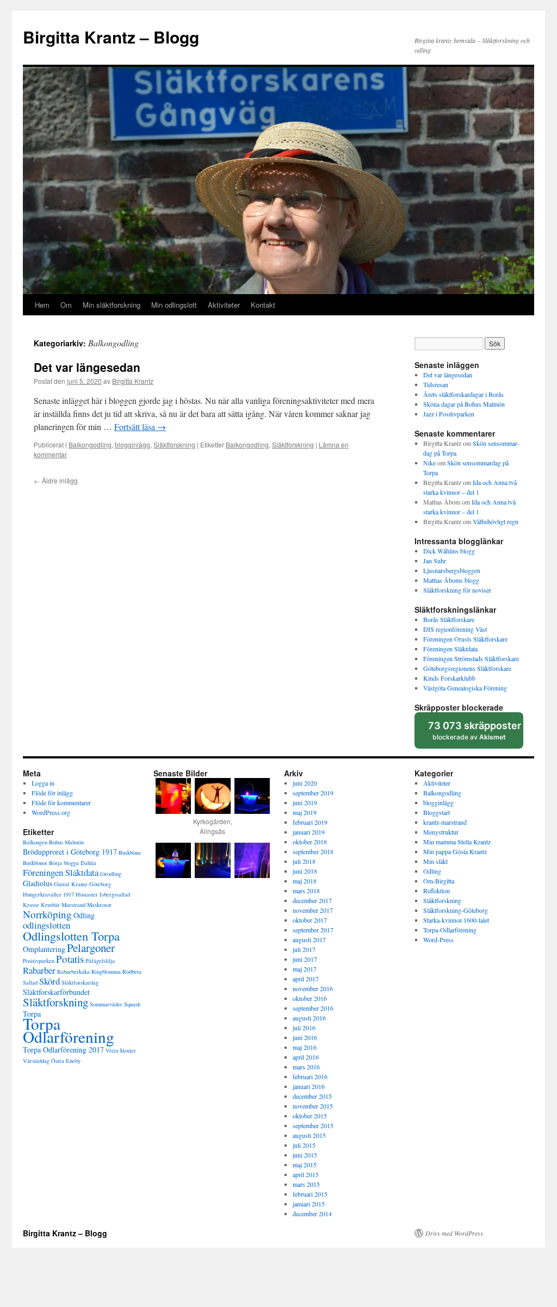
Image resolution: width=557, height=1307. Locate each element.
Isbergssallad (115, 894)
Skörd (49, 981)
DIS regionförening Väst (455, 629)
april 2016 (306, 1057)
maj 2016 (305, 1047)
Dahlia (88, 863)
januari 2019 (309, 831)
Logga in (43, 783)
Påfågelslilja (100, 960)
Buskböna (130, 852)
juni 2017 (305, 959)
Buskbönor (35, 863)
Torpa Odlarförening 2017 (63, 1049)
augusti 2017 (309, 939)
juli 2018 (304, 861)
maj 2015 (305, 1164)
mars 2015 (306, 1184)
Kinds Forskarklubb (449, 678)
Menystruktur (441, 831)
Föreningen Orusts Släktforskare (465, 638)
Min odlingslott (174, 305)
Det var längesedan (87, 367)
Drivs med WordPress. (455, 1233)
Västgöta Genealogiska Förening (465, 687)
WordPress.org (51, 812)
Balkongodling (90, 444)
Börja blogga (64, 863)
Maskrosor (99, 904)
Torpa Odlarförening (68, 1030)
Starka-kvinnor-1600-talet (456, 920)
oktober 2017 (310, 920)
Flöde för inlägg (52, 792)
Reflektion (436, 890)
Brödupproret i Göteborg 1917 (70, 852)
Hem (42, 305)
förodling (110, 873)
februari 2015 (310, 1194)
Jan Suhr (434, 560)
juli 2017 (304, 949)
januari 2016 (309, 1086)
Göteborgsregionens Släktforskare (467, 668)
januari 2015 (309, 1203)
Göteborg (100, 884)
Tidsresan (435, 384)
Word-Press (438, 939)
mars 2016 (306, 1066)
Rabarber (39, 970)
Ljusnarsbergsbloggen (451, 570)
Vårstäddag (36, 1061)
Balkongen (35, 842)
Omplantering (44, 949)
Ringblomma (106, 971)
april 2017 (306, 978)
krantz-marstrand (445, 822)
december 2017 (312, 900)
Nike (429, 462)
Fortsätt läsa (140, 426)
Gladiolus (37, 883)
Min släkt (435, 861)
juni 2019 (305, 802)
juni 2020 (305, 783)
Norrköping (47, 914)
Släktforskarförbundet (56, 992)
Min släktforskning (111, 305)
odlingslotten (46, 925)
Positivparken (38, 960)
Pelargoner (91, 947)
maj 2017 (305, 968)
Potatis (70, 959)
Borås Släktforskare (448, 619)
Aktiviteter (224, 305)
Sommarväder (106, 1004)
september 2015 (313, 1125)
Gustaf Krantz (71, 884)
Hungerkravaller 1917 (48, 894)
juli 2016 (304, 1027)
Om (66, 305)
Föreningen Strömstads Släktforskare (471, 658)
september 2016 (313, 1008)
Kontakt (263, 305)
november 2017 (313, 910)
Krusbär (50, 904)
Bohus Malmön (66, 842)
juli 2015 (304, 1145)
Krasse (31, 904)
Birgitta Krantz (132, 380)
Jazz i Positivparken (448, 413)
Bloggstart (436, 812)
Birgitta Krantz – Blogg (111, 36)
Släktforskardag (79, 982)
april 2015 (306, 1174)
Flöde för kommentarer (61, 802)
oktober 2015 (310, 1115)
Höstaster (87, 894)
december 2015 (312, 1096)
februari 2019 (310, 822)
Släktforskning (174, 444)
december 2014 (312, 1213)
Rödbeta (131, 971)
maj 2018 (305, 880)
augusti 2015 (309, 1135)
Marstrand (73, 904)
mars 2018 (306, 890)
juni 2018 (305, 871)
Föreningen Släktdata (450, 648)
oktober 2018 (310, 841)
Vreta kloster (121, 1050)
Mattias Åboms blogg (451, 580)
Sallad (30, 982)
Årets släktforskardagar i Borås (463, 394)
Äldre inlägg (56, 480)
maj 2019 (305, 812)
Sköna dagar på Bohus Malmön (464, 404)
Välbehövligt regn (495, 521)
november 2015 (313, 1105)
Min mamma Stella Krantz (457, 841)
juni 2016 (305, 1037)
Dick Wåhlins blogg (449, 550)
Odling (84, 915)
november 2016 (313, 988)
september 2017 (313, 929)
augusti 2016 (309, 1017)
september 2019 (313, 792)
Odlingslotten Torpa (71, 936)
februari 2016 (310, 1076)
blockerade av (475, 734)
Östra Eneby (66, 1061)
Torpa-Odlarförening (449, 929)
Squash (132, 1004)
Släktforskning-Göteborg (455, 910)
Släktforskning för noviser (457, 590)
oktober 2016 (310, 998)
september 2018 (313, 851)
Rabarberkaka (73, 971)
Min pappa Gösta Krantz (455, 851)
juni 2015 (305, 1154)
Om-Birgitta (438, 880)
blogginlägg (132, 444)
